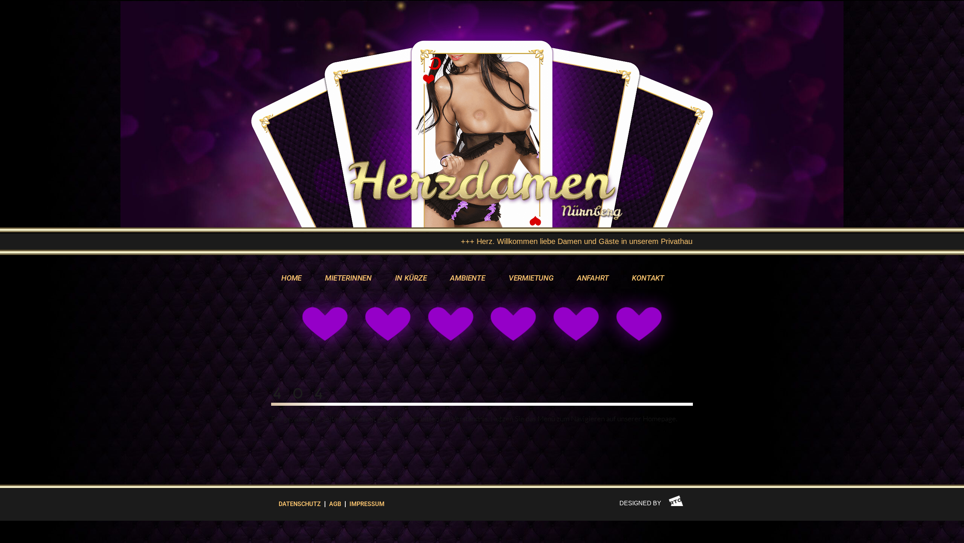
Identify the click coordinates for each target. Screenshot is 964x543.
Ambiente (467, 277)
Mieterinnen (348, 277)
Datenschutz (300, 504)
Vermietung (531, 277)
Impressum (366, 504)
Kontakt (648, 277)
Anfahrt (593, 277)
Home (291, 277)
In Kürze (411, 277)
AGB (335, 504)
